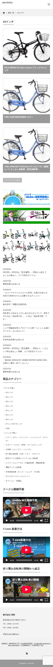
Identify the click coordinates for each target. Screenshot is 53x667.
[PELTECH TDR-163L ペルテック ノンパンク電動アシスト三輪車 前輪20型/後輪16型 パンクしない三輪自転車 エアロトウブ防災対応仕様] (32, 233)
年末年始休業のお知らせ (13, 340)
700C (8, 428)
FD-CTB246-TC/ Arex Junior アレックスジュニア (25, 68)
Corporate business (42, 644)
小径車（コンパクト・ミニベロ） (19, 449)
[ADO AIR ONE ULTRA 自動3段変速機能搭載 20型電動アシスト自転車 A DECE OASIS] (8, 233)
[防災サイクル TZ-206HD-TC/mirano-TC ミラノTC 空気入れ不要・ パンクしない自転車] (44, 245)
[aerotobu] (12, 2)
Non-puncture (13, 645)
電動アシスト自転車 (13, 467)
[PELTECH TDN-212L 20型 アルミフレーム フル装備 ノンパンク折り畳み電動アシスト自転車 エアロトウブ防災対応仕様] (44, 233)
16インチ (9, 397)
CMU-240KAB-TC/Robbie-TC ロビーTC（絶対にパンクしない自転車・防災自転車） (26, 167)
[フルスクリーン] (46, 520)
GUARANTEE (26, 644)
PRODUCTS (14, 644)
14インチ (9, 392)
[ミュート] (41, 520)
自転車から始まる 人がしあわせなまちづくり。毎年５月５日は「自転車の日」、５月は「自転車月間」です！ (26, 316)
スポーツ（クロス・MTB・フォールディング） (24, 445)
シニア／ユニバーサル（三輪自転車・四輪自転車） (26, 463)
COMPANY (25, 645)
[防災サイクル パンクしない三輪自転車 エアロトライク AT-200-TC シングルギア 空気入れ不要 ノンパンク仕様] (8, 245)
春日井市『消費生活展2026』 (15, 304)
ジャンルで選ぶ (10, 433)
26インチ (9, 419)
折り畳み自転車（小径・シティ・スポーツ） (23, 454)
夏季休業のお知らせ (11, 284)
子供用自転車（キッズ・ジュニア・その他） (23, 472)
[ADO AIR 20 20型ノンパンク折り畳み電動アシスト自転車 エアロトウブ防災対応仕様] (32, 245)
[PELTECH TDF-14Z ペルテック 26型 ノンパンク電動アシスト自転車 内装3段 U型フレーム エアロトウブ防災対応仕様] (20, 258)
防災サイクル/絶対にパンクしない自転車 (22, 458)
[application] (26, 510)
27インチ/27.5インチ (14, 424)
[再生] (6, 520)
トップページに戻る (12, 180)
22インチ (9, 410)
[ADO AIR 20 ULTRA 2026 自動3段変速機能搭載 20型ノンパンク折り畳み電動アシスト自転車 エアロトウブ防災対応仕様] (20, 233)
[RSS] (26, 653)
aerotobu (31, 663)
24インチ (9, 415)
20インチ (9, 406)
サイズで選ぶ (9, 388)
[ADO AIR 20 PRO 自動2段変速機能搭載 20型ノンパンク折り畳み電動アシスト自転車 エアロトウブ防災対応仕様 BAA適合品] (8, 258)
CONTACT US (37, 645)
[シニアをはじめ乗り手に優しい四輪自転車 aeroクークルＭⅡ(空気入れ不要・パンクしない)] (20, 245)
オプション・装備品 (13, 481)
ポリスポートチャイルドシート (18, 476)
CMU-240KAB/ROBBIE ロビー (18, 117)
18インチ (9, 401)
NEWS (4, 644)
